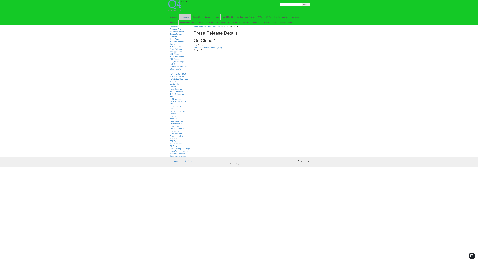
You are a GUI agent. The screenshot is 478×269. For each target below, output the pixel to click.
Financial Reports (177, 41)
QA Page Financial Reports (276, 17)
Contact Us (197, 17)
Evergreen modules (241, 22)
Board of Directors (177, 31)
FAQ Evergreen (176, 143)
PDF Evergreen (176, 141)
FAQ (171, 71)
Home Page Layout (177, 89)
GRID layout (174, 146)
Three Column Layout (178, 94)
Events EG (174, 138)
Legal (181, 161)
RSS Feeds (174, 59)
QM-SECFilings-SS (205, 22)
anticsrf (173, 81)
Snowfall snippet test (261, 22)
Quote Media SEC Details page (177, 124)
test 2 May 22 (227, 17)
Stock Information (177, 56)
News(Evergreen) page (179, 151)
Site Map (188, 161)
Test (217, 17)
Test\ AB (173, 22)
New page (295, 17)
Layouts (208, 17)
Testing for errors (176, 34)
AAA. (260, 17)
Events (172, 44)
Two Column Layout (178, 91)
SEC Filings (174, 54)
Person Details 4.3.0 (178, 74)
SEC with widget (223, 22)
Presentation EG (176, 136)
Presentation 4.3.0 (177, 76)
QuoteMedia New (187, 22)
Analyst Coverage (177, 61)
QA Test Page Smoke (245, 17)
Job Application (176, 51)
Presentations (175, 46)
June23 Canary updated (282, 22)
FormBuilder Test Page (179, 79)
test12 (172, 64)
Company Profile (176, 29)
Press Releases (176, 49)
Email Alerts (174, 39)
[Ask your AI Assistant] (472, 256)
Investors (185, 17)
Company (174, 17)
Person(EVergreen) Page (180, 148)
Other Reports (175, 69)
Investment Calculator (178, 66)
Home (196, 26)
